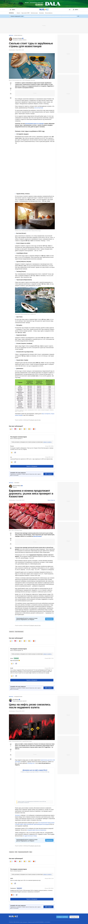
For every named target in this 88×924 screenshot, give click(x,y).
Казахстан (11, 631)
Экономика (41, 12)
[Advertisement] (44, 25)
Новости (18, 12)
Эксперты (18, 815)
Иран (31, 851)
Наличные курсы (34, 12)
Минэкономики (37, 536)
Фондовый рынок (18, 696)
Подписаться (49, 618)
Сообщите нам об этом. (35, 420)
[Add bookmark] (11, 98)
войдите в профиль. (47, 442)
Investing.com (30, 763)
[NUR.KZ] (44, 10)
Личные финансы (48, 12)
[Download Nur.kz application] (44, 4)
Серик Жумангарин (19, 631)
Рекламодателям (74, 916)
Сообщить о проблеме (62, 916)
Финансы (11, 12)
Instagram (49, 473)
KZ (69, 9)
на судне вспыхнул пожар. (30, 835)
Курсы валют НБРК (26, 12)
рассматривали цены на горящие (34, 123)
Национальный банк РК (23, 851)
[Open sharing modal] (10, 93)
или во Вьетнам (38, 107)
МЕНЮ (13, 9)
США (16, 851)
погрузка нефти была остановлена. (36, 830)
